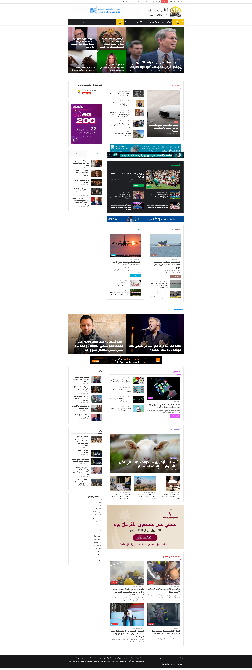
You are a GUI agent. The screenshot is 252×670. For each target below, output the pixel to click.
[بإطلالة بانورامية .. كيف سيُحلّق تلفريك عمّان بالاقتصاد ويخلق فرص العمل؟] (145, 483)
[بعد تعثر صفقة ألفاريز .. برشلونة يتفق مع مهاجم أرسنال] (175, 195)
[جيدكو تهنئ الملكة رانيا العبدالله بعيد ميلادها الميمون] (96, 173)
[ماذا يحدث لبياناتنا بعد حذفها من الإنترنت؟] (138, 389)
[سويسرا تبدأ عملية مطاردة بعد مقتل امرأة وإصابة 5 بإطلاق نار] (135, 292)
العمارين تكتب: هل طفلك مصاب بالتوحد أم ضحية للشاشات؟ (81, 191)
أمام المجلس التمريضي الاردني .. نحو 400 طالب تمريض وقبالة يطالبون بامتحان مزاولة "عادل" (120, 496)
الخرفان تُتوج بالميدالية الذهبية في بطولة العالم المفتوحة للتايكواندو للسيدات (121, 207)
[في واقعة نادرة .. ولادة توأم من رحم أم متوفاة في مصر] (135, 283)
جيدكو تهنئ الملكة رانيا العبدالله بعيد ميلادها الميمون (81, 172)
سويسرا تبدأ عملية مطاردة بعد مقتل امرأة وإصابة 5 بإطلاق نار (119, 293)
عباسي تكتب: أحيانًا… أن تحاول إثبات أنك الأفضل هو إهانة (81, 163)
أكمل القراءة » (138, 185)
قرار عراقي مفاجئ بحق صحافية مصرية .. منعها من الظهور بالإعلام (112, 67)
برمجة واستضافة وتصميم (177, 664)
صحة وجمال (97, 536)
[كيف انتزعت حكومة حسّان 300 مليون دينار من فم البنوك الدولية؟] (96, 399)
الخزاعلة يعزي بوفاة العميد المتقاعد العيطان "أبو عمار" (80, 460)
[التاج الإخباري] (165, 11)
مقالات (99, 551)
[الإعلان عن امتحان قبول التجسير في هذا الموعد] (138, 134)
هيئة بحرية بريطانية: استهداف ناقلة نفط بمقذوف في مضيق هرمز (167, 264)
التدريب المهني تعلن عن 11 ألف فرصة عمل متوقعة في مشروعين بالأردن (121, 125)
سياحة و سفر (97, 533)
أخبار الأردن (169, 22)
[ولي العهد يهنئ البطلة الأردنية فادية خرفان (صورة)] (140, 103)
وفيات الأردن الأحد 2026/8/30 (83, 451)
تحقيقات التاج (144, 22)
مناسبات (98, 554)
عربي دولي (161, 22)
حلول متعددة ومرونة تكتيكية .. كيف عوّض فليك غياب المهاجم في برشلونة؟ (120, 196)
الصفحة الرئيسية (178, 22)
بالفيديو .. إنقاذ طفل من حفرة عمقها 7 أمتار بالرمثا (163, 590)
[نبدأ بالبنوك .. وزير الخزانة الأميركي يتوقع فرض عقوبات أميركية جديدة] (155, 50)
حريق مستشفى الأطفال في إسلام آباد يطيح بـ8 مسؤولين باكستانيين (159, 296)
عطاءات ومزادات (129, 22)
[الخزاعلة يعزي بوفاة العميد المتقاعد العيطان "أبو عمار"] (96, 461)
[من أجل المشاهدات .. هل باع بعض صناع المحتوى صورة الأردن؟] (96, 389)
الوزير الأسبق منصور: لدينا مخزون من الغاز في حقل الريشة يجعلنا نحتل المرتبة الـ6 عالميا (83, 43)
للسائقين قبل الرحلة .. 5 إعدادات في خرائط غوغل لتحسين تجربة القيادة (120, 381)
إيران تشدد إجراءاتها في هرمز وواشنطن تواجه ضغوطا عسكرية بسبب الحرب (159, 285)
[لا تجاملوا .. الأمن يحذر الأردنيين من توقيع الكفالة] (82, 61)
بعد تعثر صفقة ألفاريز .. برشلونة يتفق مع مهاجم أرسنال (159, 195)
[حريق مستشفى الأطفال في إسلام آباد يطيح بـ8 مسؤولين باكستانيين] (175, 294)
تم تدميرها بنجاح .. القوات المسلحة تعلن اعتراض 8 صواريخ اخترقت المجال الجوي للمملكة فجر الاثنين (112, 43)
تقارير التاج (96, 661)
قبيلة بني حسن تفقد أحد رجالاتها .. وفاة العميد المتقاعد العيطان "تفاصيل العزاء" (81, 470)
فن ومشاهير (97, 542)
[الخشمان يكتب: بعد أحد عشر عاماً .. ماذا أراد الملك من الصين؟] (96, 379)
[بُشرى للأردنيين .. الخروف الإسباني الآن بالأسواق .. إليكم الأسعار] (145, 454)
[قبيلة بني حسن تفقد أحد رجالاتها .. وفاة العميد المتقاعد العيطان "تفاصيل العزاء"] (96, 470)
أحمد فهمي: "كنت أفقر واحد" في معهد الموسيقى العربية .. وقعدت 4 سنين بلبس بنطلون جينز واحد (99, 346)
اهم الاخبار (98, 514)
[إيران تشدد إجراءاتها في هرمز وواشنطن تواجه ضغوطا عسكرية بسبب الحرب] (175, 284)
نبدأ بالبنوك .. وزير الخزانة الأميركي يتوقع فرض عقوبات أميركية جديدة (156, 64)
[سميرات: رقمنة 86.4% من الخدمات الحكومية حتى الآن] (138, 399)
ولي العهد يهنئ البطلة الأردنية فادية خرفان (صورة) (122, 104)
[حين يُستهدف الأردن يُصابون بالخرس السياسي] (96, 408)
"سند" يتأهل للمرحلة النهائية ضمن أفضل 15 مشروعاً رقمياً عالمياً (121, 409)
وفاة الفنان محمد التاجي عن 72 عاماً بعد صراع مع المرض (120, 94)
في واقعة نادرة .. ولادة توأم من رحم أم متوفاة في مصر (119, 284)
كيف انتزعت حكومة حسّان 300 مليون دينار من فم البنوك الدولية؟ (81, 398)
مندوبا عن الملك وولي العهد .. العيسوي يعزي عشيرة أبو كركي (82, 481)
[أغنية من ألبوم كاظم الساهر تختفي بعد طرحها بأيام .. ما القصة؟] (155, 334)
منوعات (98, 557)
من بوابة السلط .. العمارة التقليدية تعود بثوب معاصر (80, 181)
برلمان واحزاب (153, 22)
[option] (126, 50)
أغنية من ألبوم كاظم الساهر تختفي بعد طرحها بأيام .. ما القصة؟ (155, 348)
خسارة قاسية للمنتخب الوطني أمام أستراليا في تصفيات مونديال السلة (157, 206)
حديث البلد (97, 527)
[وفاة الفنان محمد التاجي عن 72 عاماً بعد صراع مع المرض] (138, 93)
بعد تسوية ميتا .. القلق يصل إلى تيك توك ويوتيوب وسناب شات (164, 406)
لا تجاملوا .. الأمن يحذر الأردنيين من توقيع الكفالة (147, 1)
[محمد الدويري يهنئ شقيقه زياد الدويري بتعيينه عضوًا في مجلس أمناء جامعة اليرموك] (96, 201)
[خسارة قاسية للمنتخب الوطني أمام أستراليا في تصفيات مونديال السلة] (175, 205)
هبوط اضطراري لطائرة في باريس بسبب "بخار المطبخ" (126, 263)
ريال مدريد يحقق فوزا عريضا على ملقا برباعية (127, 175)
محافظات (98, 548)
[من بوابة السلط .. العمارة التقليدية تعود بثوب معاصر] (96, 182)
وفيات (99, 560)
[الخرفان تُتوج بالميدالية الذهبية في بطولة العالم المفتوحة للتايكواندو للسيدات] (138, 205)
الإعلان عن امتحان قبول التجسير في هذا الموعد (120, 134)
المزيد (120, 22)
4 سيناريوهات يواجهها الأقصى (82, 415)
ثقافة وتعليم (97, 521)
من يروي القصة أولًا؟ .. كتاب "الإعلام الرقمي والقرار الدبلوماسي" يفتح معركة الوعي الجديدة (120, 114)
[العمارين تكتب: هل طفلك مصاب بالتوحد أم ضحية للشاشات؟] (96, 191)
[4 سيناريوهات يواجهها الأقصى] (96, 417)
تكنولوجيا (98, 524)
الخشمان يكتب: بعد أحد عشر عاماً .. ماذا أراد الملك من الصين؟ (81, 379)
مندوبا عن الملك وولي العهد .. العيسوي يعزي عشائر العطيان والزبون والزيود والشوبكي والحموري (82, 440)
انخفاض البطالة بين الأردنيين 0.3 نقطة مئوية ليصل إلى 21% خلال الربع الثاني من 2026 (127, 633)
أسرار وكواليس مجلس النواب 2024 (82, 661)
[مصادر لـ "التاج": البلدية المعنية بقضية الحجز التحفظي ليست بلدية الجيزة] (173, 483)
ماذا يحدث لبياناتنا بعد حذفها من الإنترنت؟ (121, 390)
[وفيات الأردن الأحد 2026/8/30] (96, 453)
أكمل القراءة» (175, 276)
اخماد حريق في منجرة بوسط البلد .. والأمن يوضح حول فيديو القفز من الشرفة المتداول (128, 592)
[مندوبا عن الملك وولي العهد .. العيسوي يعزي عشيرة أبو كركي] (96, 482)
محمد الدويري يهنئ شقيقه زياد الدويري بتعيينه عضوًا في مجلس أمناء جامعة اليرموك (80, 201)
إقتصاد (99, 505)
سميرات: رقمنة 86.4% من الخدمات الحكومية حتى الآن (120, 400)
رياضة (136, 22)
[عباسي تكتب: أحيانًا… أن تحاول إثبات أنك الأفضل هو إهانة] (96, 163)
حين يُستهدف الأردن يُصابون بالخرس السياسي (80, 407)
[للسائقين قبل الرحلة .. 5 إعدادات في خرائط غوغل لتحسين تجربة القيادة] (138, 380)
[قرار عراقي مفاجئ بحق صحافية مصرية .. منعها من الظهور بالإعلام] (111, 61)
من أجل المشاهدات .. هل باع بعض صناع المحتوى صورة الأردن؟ (80, 389)
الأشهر (78, 153)
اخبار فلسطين (97, 508)
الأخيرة (96, 153)
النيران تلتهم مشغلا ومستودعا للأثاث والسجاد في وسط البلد (166, 632)
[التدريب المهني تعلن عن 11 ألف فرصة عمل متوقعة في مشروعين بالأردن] (138, 123)
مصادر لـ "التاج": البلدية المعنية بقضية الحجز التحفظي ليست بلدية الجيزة (170, 496)
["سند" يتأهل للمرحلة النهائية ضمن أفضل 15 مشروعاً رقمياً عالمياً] (138, 408)
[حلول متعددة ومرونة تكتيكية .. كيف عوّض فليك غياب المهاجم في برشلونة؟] (138, 195)
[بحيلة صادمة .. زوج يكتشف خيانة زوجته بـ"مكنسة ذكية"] (163, 113)
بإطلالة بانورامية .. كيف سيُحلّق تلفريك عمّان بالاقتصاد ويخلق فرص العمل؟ (145, 496)
